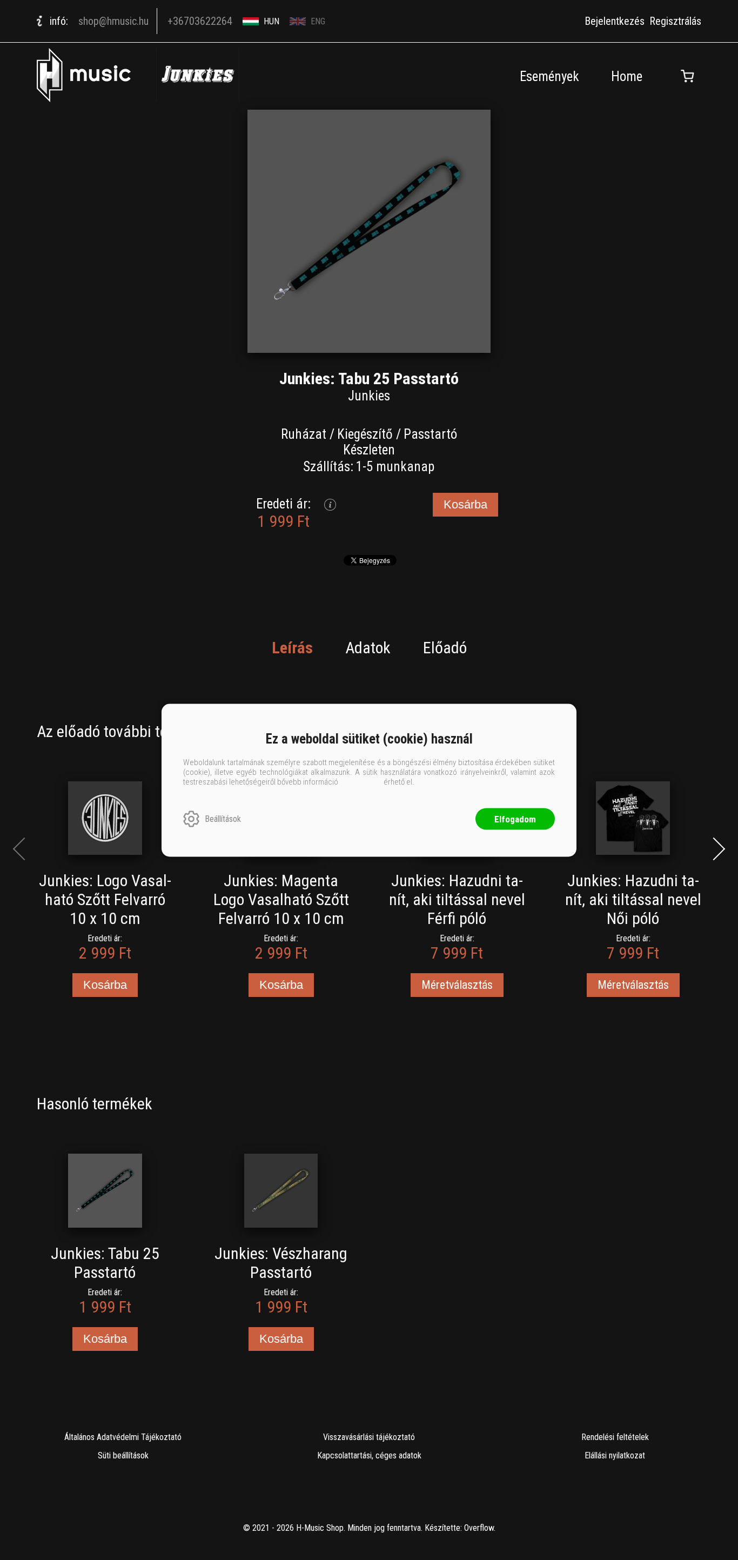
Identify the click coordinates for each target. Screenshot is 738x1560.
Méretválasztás (457, 985)
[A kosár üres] (687, 76)
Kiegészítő (365, 434)
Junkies (369, 396)
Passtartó (430, 434)
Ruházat (303, 434)
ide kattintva (361, 781)
